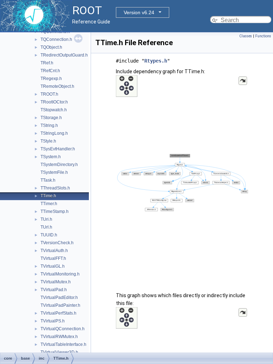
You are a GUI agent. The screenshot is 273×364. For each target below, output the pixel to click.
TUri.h (46, 219)
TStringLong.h (54, 133)
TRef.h (47, 62)
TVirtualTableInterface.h (63, 344)
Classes (245, 36)
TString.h (49, 125)
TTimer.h (49, 203)
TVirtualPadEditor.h (59, 297)
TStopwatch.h (54, 109)
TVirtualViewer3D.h (59, 352)
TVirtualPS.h (53, 320)
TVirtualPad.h (54, 289)
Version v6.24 (139, 12)
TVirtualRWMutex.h (59, 336)
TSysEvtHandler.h (58, 148)
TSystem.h (51, 156)
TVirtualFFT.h (53, 258)
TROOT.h (49, 94)
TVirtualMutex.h (56, 281)
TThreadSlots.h (55, 188)
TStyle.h (48, 141)
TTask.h (48, 180)
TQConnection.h (56, 39)
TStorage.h (51, 117)
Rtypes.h (155, 61)
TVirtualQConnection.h (63, 328)
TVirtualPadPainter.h (60, 305)
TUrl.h (46, 227)
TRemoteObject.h (57, 86)
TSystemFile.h (54, 172)
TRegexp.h (51, 78)
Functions (263, 36)
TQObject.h (51, 47)
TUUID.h (49, 234)
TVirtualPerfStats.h (58, 313)
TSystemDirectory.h (59, 164)
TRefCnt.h (50, 70)
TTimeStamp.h (55, 211)
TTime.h (48, 195)
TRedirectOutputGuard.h (64, 55)
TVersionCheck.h (57, 242)
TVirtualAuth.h (54, 250)
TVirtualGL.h (53, 266)
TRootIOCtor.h (54, 102)
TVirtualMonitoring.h (60, 274)
